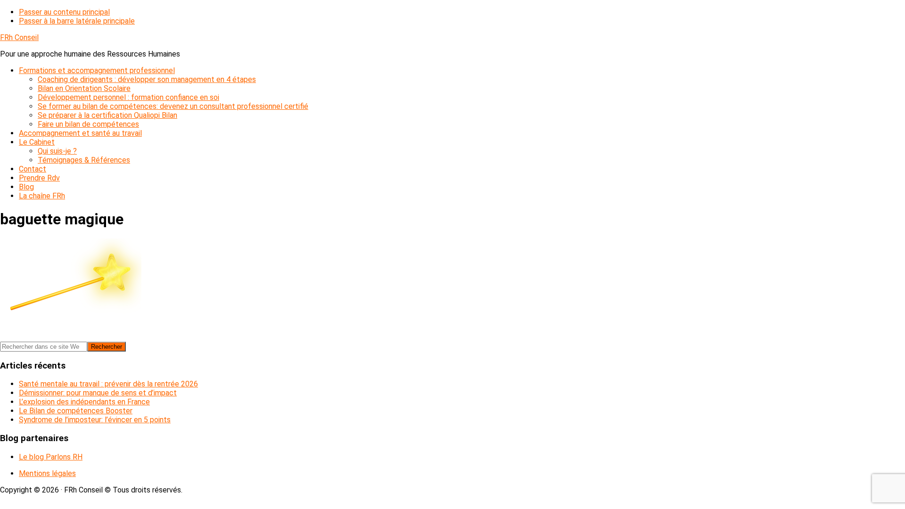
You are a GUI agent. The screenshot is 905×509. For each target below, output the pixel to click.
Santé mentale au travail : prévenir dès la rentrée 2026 (108, 383)
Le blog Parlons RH (50, 456)
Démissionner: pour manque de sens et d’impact (98, 392)
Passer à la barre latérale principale (77, 20)
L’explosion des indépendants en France (84, 401)
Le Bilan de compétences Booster (75, 410)
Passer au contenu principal (64, 12)
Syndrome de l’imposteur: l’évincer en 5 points (95, 419)
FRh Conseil (19, 37)
